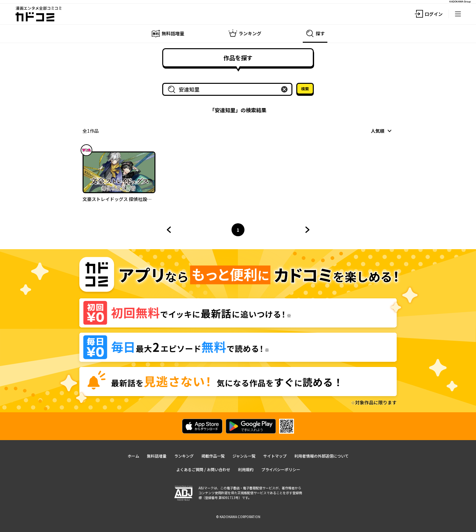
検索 (305, 88)
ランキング (184, 456)
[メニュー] (457, 13)
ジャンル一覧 (243, 456)
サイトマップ (275, 456)
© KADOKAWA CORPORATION (238, 516)
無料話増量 (156, 456)
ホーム (133, 456)
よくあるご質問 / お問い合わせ (203, 469)
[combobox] (228, 89)
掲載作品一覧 (213, 456)
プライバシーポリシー (280, 469)
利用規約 (246, 469)
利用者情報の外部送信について (321, 456)
